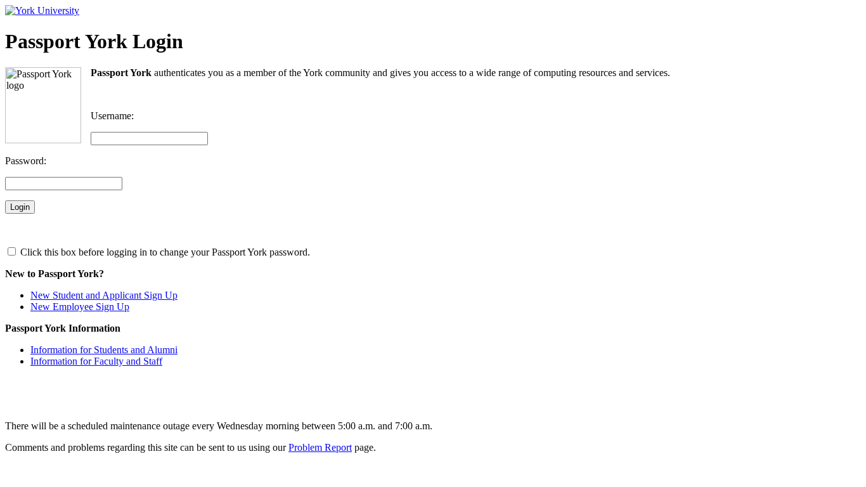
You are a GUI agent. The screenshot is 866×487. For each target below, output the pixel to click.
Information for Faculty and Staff (96, 361)
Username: (112, 115)
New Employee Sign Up (79, 306)
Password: (25, 160)
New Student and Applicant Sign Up (104, 295)
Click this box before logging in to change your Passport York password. (164, 252)
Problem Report (320, 447)
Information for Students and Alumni (104, 349)
